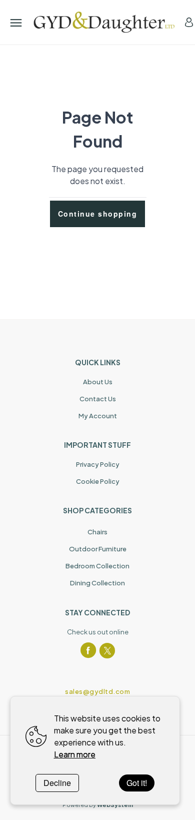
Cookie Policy (98, 481)
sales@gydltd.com (97, 691)
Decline (57, 782)
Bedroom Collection (98, 566)
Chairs (98, 532)
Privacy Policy (98, 464)
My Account (97, 416)
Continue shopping (98, 214)
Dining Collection (97, 583)
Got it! (136, 782)
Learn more (75, 754)
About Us (97, 382)
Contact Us (98, 399)
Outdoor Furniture (97, 549)
